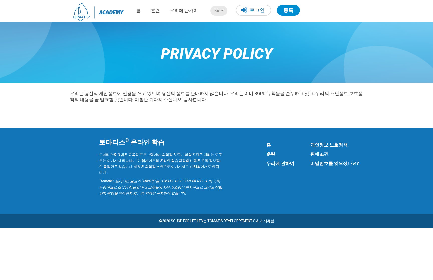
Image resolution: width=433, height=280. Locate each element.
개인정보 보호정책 (329, 144)
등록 (288, 10)
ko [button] (217, 10)
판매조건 (319, 154)
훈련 (155, 10)
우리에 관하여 (184, 10)
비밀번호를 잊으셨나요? (334, 163)
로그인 (257, 10)
